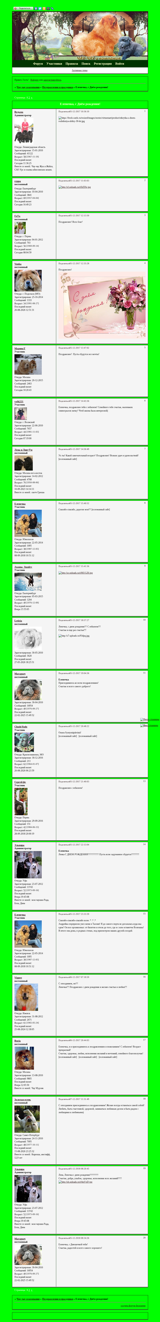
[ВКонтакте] (36, 8)
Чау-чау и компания (28, 87)
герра (17, 181)
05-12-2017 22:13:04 (79, 845)
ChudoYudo (20, 726)
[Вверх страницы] (149, 719)
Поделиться (64, 111)
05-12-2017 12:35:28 (79, 263)
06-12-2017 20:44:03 (79, 1040)
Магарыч (19, 673)
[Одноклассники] (44, 8)
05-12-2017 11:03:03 (79, 181)
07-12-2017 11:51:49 (79, 1099)
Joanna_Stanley (23, 566)
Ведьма (18, 111)
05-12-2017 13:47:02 (79, 348)
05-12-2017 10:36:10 (79, 111)
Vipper (18, 977)
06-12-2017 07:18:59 (79, 977)
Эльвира (19, 845)
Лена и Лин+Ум (23, 449)
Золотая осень (22, 1099)
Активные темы (79, 70)
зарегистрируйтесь (52, 80)
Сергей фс (20, 782)
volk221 (18, 401)
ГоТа (17, 216)
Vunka (17, 263)
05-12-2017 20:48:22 (79, 726)
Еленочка (20, 503)
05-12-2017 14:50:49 (79, 449)
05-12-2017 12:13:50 (79, 216)
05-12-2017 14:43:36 (79, 401)
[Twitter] (40, 8)
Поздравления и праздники (57, 87)
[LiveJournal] (52, 8)
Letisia (18, 620)
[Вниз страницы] (149, 725)
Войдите (34, 80)
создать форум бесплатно (133, 1305)
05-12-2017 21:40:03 (79, 782)
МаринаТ (19, 348)
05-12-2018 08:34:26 (79, 1238)
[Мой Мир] (48, 8)
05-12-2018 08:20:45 (79, 1169)
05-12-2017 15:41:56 (79, 566)
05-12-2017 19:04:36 (79, 673)
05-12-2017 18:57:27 (79, 620)
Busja (17, 1040)
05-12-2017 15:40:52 (79, 503)
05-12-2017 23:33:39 (79, 914)
